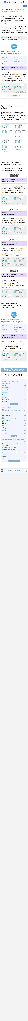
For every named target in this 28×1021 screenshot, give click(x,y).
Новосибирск (5, 392)
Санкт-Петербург (6, 387)
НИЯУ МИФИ (8, 420)
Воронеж (4, 394)
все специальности (14, 460)
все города (14, 404)
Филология (5, 454)
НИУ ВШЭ (7, 415)
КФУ (6, 430)
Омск (3, 396)
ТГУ (6, 428)
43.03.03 (4, 73)
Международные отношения (9, 447)
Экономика (5, 442)
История (4, 456)
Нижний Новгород (6, 397)
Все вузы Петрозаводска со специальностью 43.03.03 (14, 370)
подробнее (18, 359)
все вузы (14, 436)
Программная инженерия (8, 449)
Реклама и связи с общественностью (11, 451)
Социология (5, 458)
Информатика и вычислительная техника (12, 452)
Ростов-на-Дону (6, 399)
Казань (3, 390)
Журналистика (5, 445)
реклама (18, 471)
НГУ (6, 425)
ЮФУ (6, 433)
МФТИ (6, 413)
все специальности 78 (13, 95)
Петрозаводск (18, 59)
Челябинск (4, 401)
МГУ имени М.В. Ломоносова (12, 410)
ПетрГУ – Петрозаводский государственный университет (12, 52)
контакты (10, 471)
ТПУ (6, 423)
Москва (4, 385)
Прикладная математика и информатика (12, 444)
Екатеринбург (5, 389)
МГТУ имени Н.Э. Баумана (12, 418)
